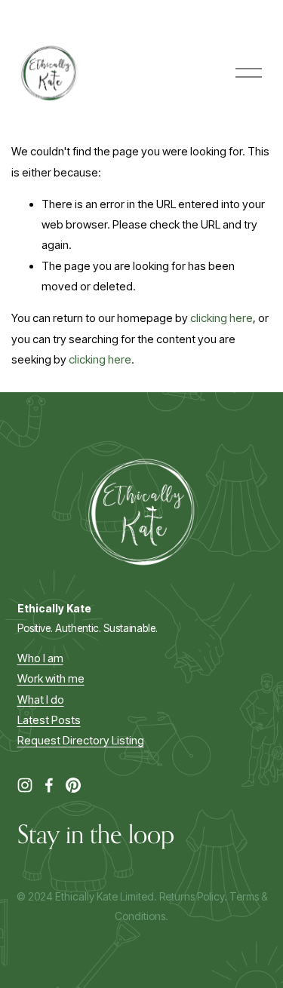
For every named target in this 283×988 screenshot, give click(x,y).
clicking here (221, 318)
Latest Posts (49, 720)
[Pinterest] (73, 785)
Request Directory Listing (80, 740)
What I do (40, 700)
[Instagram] (24, 785)
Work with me (51, 679)
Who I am (40, 658)
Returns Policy (191, 896)
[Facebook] (49, 785)
